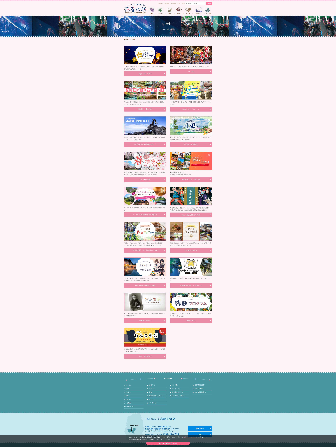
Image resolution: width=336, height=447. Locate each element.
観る (151, 13)
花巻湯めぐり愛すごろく (145, 109)
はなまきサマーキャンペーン (191, 109)
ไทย (179, 3)
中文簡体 (167, 3)
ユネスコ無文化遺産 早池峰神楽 (191, 215)
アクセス (208, 13)
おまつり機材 (199, 388)
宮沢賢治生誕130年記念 (191, 144)
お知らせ (152, 385)
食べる (179, 13)
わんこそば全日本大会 (145, 356)
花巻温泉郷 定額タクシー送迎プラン (191, 285)
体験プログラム (191, 320)
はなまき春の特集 (145, 179)
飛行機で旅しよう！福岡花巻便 (191, 179)
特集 (150, 392)
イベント (152, 388)
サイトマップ (176, 388)
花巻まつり (191, 71)
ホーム (128, 39)
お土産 (188, 13)
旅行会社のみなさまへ (156, 395)
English (161, 3)
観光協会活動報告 (200, 392)
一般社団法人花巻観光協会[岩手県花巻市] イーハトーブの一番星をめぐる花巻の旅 (135, 8)
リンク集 (175, 385)
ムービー (152, 399)
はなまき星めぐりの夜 (145, 74)
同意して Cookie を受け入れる (168, 443)
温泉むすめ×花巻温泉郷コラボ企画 (145, 285)
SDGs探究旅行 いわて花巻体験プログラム (145, 250)
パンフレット (153, 403)
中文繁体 (174, 3)
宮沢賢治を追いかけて (145, 320)
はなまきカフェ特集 (191, 250)
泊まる (161, 13)
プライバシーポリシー (190, 437)
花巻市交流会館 (199, 385)
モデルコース (199, 13)
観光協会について (177, 392)
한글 (184, 3)
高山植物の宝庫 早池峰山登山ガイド (145, 144)
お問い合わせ (200, 428)
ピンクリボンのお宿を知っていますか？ (145, 214)
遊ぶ (169, 13)
